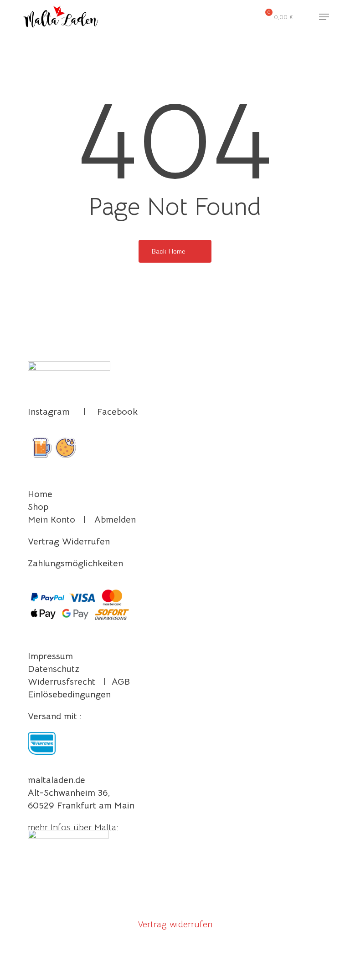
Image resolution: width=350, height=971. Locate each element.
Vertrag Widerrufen (69, 541)
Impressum (50, 656)
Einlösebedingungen (69, 694)
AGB (121, 681)
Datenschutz (53, 669)
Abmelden (115, 519)
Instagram (49, 411)
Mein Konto (51, 519)
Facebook (117, 411)
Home (40, 494)
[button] (324, 16)
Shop (38, 507)
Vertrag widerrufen (175, 924)
